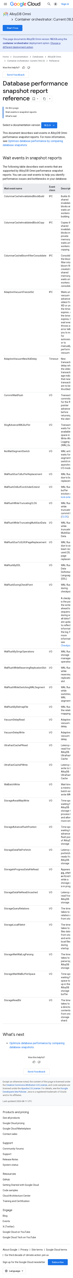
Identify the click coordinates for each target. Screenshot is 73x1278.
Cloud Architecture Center (17, 1195)
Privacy (24, 1249)
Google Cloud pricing (13, 1123)
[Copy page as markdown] (44, 99)
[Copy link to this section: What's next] (27, 1035)
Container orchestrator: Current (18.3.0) (26, 61)
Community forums (13, 1148)
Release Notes (10, 1159)
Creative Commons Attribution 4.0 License (26, 1085)
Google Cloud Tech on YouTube (19, 1237)
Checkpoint (67, 645)
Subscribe (58, 1262)
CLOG (65, 516)
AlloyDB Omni (20, 14)
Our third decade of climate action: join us (27, 1255)
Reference (54, 61)
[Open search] (49, 4)
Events (6, 1221)
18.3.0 (49, 125)
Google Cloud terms (56, 1249)
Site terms (37, 1249)
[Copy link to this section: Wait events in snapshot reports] (65, 158)
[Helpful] (23, 67)
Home (6, 56)
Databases (38, 56)
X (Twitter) (8, 1226)
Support (7, 1154)
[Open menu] (5, 4)
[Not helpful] (28, 67)
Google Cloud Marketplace (17, 1128)
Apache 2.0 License (30, 1088)
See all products (11, 1117)
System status (10, 1165)
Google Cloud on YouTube (16, 1232)
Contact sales (10, 1134)
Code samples (10, 1190)
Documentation (20, 56)
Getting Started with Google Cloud (21, 1185)
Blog (5, 1215)
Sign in (65, 4)
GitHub (6, 1179)
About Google (10, 1249)
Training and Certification (16, 1201)
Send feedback (16, 74)
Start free (12, 28)
